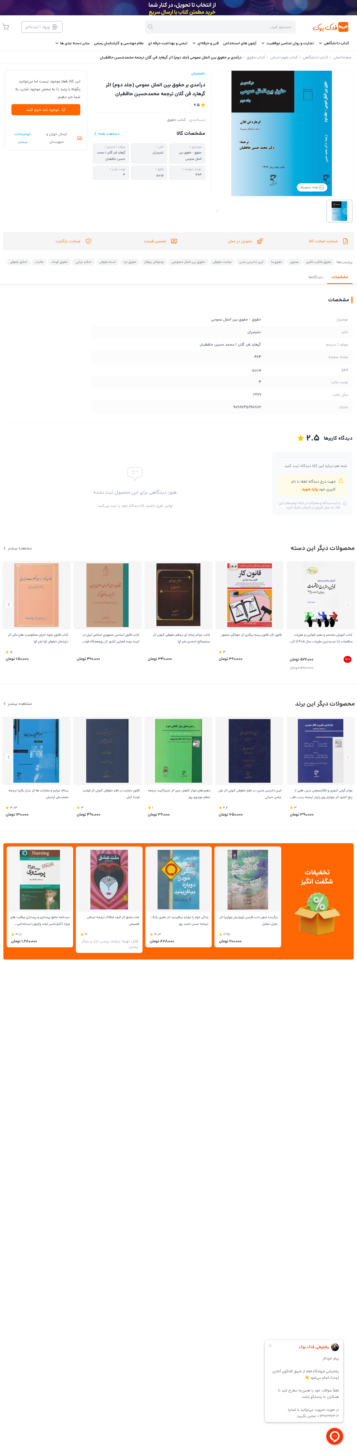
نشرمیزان (198, 73)
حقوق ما (276, 262)
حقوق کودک (59, 262)
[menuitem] (333, 43)
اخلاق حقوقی (18, 262)
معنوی (294, 262)
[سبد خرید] (5, 27)
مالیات (39, 262)
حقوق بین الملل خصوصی (188, 262)
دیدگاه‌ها (315, 277)
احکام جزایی (83, 262)
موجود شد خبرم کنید (42, 109)
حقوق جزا (130, 262)
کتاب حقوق (176, 120)
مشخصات (340, 277)
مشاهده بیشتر (20, 548)
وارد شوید (310, 489)
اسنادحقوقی (107, 262)
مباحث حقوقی (222, 262)
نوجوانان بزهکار (154, 262)
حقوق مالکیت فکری (319, 262)
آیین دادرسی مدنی (251, 262)
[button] (9, 604)
